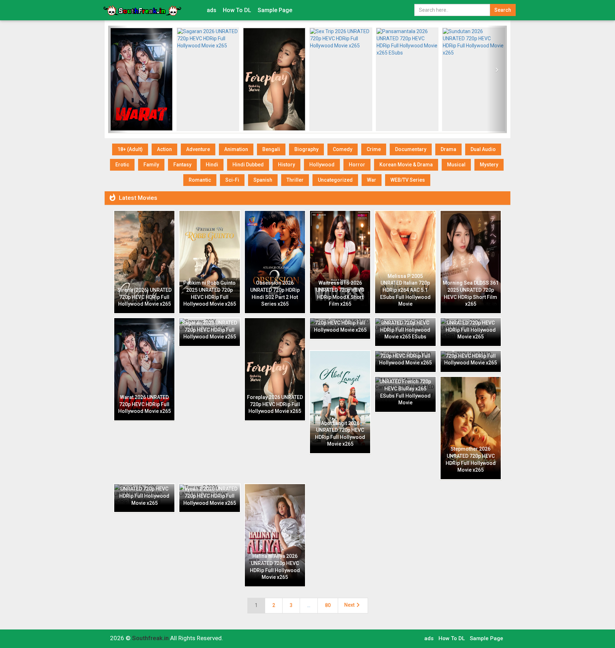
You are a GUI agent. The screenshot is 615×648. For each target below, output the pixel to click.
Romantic (200, 180)
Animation (236, 149)
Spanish (262, 180)
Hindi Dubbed (248, 164)
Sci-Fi (232, 180)
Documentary (410, 149)
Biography (306, 149)
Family (151, 164)
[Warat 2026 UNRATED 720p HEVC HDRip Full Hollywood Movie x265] (141, 79)
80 (328, 605)
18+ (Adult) (130, 149)
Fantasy (182, 164)
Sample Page (275, 10)
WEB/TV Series (407, 180)
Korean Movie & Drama (406, 164)
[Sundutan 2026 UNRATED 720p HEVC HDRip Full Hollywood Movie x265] (473, 79)
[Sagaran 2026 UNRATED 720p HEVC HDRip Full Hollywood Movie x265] (208, 79)
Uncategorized (335, 180)
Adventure (198, 149)
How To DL (237, 10)
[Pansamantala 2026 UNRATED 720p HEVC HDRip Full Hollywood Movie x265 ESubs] (407, 79)
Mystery (489, 164)
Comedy (342, 149)
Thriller (295, 180)
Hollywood (322, 164)
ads (211, 10)
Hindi (212, 164)
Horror (357, 164)
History (286, 164)
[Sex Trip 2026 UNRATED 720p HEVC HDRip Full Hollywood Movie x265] (340, 79)
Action (164, 149)
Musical (456, 164)
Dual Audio (483, 149)
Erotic (122, 164)
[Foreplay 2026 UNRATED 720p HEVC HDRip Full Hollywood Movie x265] (274, 79)
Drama (448, 149)
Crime (374, 149)
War (371, 180)
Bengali (271, 149)
